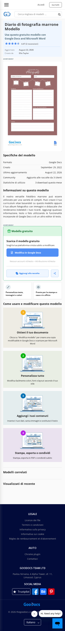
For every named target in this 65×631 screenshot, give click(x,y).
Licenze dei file (32, 520)
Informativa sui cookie (32, 534)
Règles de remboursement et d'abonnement (32, 538)
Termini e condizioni (32, 524)
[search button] (59, 14)
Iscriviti (55, 4)
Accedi (41, 4)
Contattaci (32, 558)
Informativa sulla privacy (33, 529)
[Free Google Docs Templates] (7, 14)
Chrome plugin (32, 554)
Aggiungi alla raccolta (29, 273)
